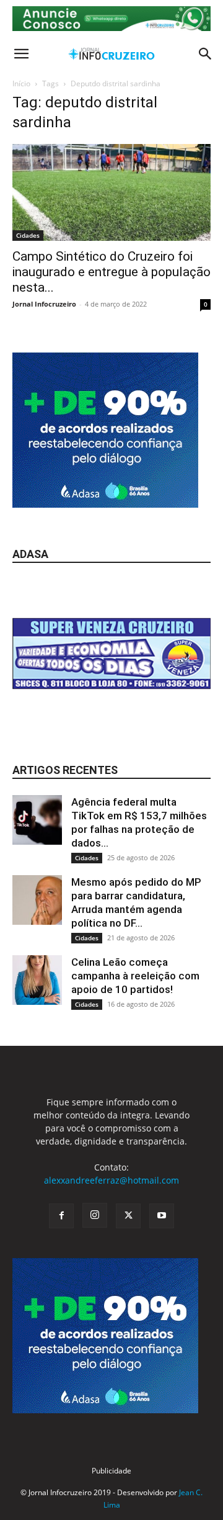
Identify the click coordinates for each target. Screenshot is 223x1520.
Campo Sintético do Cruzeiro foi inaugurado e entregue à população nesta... (111, 272)
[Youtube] (161, 1215)
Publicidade (111, 1470)
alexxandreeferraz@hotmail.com (111, 1180)
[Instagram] (94, 1215)
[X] (128, 1215)
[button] (21, 54)
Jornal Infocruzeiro (44, 303)
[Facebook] (61, 1215)
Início (21, 83)
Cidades (28, 235)
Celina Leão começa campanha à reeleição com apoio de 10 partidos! (135, 976)
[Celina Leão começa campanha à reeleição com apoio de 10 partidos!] (37, 980)
